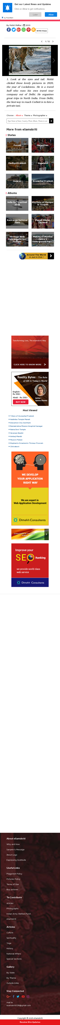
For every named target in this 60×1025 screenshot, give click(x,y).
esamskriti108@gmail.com (19, 1005)
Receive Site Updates (30, 1022)
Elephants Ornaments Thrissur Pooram (26, 443)
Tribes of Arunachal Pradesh (22, 416)
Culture (10, 932)
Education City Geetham (20, 423)
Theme (27, 115)
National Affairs (14, 953)
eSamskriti (11, 919)
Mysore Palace (16, 440)
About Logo (12, 854)
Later (35, 14)
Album (19, 115)
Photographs (12, 908)
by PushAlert (8, 17)
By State (11, 972)
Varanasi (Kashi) (16, 433)
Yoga (9, 943)
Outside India (13, 983)
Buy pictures (12, 889)
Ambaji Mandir (16, 436)
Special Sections (14, 958)
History (10, 948)
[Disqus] (30, 299)
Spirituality (11, 938)
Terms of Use (13, 884)
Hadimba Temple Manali (20, 419)
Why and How (13, 844)
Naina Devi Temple (18, 429)
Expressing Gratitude (16, 860)
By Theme (11, 978)
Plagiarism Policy (14, 873)
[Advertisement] (30, 714)
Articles (10, 903)
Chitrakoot (14, 446)
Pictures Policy (13, 879)
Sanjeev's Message (15, 849)
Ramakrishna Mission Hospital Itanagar (26, 426)
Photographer (39, 115)
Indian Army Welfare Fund (19, 913)
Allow (51, 14)
